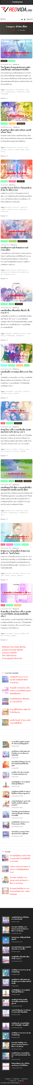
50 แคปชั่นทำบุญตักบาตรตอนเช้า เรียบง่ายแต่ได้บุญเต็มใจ (21, 742)
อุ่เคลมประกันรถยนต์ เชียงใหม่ (12, 650)
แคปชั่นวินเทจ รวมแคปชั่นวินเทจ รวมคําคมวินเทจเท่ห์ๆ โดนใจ (21, 1055)
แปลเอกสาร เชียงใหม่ (9, 653)
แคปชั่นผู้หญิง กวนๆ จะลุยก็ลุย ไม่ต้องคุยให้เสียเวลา (21, 783)
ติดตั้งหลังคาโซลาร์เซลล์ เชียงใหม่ (14, 647)
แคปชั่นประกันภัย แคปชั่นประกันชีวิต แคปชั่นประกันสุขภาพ (20, 1001)
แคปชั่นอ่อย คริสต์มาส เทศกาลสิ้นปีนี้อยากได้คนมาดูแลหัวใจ (21, 792)
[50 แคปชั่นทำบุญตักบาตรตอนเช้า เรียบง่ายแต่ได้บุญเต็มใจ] (6, 745)
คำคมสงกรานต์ (21, 270)
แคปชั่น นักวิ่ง (23, 207)
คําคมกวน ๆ (8, 449)
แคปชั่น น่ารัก (13, 1080)
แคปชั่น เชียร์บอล (19, 89)
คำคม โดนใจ (15, 573)
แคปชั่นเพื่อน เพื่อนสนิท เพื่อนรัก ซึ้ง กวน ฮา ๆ (20, 957)
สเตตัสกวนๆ (20, 575)
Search (29, 19)
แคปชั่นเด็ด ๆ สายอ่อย (6, 393)
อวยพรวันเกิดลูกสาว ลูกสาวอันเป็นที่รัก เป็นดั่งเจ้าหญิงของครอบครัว (21, 803)
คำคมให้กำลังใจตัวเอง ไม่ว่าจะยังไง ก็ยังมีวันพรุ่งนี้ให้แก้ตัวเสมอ (21, 763)
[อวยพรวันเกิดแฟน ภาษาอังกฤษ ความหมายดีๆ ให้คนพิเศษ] (6, 1013)
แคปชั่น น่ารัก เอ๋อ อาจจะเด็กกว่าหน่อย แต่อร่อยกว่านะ (20, 773)
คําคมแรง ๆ (22, 449)
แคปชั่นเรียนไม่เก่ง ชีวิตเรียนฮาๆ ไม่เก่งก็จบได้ (20, 918)
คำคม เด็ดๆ (11, 60)
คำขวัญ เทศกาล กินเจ (10, 147)
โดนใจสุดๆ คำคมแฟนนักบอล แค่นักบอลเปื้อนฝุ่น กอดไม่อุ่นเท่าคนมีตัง (15, 68)
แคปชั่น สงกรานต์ (22, 241)
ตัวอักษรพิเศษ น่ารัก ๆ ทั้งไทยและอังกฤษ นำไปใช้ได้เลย (20, 1064)
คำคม (3, 423)
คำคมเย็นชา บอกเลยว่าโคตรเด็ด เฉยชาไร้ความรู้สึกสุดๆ (20, 832)
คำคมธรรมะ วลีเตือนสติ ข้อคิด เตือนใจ (21, 938)
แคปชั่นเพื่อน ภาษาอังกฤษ (19, 333)
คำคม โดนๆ (12, 123)
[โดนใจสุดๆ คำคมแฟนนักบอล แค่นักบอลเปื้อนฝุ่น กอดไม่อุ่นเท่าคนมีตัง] (6, 814)
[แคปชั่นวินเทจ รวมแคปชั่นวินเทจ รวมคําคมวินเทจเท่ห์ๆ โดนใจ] (6, 1056)
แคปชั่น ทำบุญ (21, 123)
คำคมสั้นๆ (22, 633)
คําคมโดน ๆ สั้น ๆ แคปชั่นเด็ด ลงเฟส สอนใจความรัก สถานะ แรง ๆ (16, 431)
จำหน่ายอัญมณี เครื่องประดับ (12, 658)
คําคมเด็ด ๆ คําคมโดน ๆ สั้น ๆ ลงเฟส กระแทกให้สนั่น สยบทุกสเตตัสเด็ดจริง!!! (16, 614)
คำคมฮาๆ (13, 575)
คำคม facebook (9, 633)
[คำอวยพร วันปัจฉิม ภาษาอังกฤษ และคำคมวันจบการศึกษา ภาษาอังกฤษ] (6, 930)
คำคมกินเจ (4, 149)
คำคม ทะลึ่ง (9, 544)
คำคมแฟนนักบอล (9, 89)
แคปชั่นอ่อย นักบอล (10, 92)
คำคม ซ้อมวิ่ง (8, 207)
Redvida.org (16, 64)
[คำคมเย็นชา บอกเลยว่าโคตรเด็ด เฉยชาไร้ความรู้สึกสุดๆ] (6, 835)
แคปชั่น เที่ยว (19, 481)
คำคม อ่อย (4, 365)
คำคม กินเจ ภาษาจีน (22, 147)
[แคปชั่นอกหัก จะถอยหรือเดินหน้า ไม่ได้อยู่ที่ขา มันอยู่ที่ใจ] (6, 1026)
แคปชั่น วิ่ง (3, 209)
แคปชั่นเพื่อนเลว (20, 335)
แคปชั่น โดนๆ (19, 304)
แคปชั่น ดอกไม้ (19, 510)
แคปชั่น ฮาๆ (12, 181)
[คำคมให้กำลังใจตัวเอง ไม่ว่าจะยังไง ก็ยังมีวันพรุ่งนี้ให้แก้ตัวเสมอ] (6, 765)
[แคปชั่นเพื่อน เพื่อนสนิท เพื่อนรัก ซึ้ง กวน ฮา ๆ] (6, 960)
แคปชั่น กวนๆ (13, 241)
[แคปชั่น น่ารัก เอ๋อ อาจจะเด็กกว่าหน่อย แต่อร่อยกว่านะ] (6, 775)
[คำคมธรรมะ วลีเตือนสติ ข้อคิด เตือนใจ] (6, 940)
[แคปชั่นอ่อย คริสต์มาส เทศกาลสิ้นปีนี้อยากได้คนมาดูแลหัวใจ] (6, 794)
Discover (3, 98)
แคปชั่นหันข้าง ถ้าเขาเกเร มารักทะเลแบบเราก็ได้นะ (20, 823)
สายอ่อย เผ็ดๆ (18, 391)
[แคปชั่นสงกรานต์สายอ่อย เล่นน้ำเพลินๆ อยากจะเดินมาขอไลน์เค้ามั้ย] (6, 754)
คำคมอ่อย (7, 575)
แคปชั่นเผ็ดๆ (16, 393)
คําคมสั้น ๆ (15, 449)
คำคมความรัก (8, 451)
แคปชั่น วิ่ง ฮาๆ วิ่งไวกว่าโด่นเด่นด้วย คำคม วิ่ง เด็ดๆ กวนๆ (16, 189)
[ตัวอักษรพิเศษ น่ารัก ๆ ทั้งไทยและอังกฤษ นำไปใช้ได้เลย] (6, 1066)
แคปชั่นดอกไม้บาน (13, 512)
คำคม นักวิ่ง (16, 207)
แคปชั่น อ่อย (21, 1080)
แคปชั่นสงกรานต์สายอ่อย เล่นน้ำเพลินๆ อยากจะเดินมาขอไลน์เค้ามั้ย (21, 753)
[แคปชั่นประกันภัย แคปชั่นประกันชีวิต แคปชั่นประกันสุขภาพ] (6, 1003)
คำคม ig (16, 633)
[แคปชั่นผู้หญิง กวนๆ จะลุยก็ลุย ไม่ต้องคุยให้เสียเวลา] (6, 785)
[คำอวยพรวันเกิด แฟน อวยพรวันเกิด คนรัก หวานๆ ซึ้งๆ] (6, 950)
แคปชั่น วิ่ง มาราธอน (12, 209)
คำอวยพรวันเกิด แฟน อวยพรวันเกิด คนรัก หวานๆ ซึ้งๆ (21, 948)
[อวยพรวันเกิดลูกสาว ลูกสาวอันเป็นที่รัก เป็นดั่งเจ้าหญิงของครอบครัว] (6, 804)
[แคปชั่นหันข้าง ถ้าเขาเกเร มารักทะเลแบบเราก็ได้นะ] (6, 825)
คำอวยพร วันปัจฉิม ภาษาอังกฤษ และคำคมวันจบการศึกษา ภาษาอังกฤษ (20, 929)
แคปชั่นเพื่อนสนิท (10, 335)
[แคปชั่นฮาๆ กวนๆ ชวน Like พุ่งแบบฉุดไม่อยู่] (6, 973)
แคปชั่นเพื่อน (8, 333)
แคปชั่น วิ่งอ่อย (23, 209)
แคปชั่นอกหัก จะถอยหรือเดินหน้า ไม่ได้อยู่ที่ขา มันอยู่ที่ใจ (20, 1024)
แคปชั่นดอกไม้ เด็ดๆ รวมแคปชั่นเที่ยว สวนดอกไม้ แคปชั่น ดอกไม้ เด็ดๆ (16, 488)
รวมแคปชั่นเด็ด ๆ (9, 391)
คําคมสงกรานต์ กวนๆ (10, 270)
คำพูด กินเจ (11, 149)
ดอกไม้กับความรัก (9, 510)
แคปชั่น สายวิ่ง (4, 211)
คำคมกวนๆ (23, 573)
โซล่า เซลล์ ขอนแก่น (9, 655)
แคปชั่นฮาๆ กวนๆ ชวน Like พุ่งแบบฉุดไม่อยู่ (21, 971)
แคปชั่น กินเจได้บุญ (19, 149)
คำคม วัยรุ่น (8, 573)
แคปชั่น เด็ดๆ (21, 181)
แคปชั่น (11, 304)
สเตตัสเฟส (13, 635)
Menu (4, 19)
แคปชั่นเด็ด (23, 451)
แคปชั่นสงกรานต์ (14, 272)
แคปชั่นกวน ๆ (26, 391)
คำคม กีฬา (4, 60)
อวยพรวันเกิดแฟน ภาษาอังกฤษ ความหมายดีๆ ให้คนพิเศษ (21, 1011)
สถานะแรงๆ (16, 451)
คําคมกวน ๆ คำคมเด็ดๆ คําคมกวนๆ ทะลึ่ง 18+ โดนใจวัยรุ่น (15, 552)
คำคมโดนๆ (7, 635)
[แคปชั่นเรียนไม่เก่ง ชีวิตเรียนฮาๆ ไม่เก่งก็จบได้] (6, 920)
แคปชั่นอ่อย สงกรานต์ (9, 274)
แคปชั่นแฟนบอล (21, 92)
